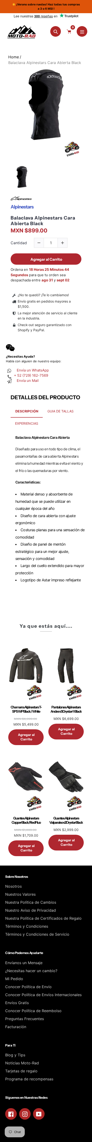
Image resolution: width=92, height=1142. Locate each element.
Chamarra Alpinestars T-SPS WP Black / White (26, 709)
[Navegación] (82, 31)
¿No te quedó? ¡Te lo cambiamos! (43, 295)
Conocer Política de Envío (28, 986)
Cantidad (19, 243)
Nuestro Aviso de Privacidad (30, 910)
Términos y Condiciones (26, 926)
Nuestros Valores (20, 894)
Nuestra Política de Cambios (30, 902)
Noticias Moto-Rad (22, 1063)
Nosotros (13, 886)
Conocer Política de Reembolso (33, 1010)
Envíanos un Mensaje (23, 962)
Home (13, 57)
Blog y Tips (15, 1055)
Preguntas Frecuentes (24, 1018)
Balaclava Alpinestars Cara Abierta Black (43, 220)
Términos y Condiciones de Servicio (37, 934)
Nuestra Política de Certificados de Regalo (43, 918)
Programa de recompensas (29, 1079)
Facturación (15, 1026)
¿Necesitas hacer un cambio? (31, 970)
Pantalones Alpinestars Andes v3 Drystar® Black (66, 709)
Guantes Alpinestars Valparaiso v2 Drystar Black (66, 820)
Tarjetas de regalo (21, 1071)
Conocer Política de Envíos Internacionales (43, 994)
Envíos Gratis (17, 1002)
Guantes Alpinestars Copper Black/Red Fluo (26, 820)
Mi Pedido (14, 978)
